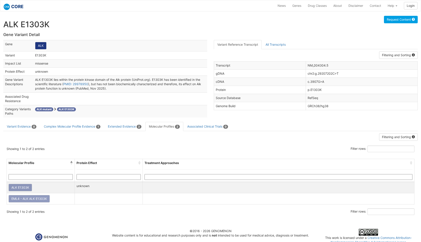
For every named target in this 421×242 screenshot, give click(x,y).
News (282, 5)
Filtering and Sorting (397, 55)
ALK (41, 45)
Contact (375, 5)
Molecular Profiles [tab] (163, 126)
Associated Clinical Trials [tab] (207, 126)
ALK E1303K (20, 187)
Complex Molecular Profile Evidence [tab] (71, 126)
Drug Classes (317, 5)
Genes (296, 5)
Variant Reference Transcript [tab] (237, 44)
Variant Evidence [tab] (21, 126)
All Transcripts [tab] (276, 44)
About (337, 5)
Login (411, 5)
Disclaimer (355, 5)
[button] (71, 163)
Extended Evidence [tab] (124, 126)
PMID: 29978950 (75, 84)
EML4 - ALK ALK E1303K (29, 198)
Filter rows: (358, 148)
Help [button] (391, 5)
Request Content (399, 19)
